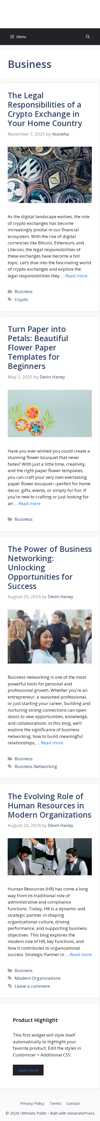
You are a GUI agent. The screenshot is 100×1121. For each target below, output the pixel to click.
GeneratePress (81, 1113)
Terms (55, 1103)
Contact (73, 1103)
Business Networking (36, 766)
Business (24, 291)
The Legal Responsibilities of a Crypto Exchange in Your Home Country (45, 109)
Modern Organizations (38, 978)
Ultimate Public (50, 14)
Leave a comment (32, 986)
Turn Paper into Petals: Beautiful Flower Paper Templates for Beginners (38, 347)
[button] (88, 36)
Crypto (21, 299)
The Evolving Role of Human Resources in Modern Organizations (49, 805)
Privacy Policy (32, 1103)
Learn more (28, 1070)
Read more (76, 276)
